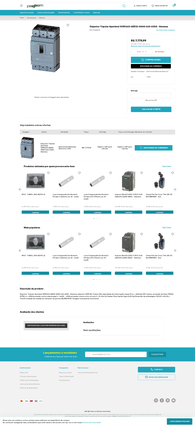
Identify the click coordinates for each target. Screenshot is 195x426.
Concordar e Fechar (179, 421)
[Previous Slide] (20, 189)
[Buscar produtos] (122, 6)
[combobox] (87, 6)
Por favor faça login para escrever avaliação (46, 325)
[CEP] (151, 94)
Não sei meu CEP (151, 100)
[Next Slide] (175, 189)
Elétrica (42, 18)
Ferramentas (31, 18)
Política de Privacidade (91, 422)
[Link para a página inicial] (22, 18)
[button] (21, 6)
